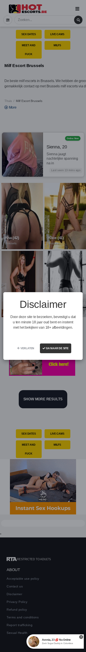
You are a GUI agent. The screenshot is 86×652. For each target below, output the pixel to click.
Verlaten (27, 348)
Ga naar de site (57, 348)
